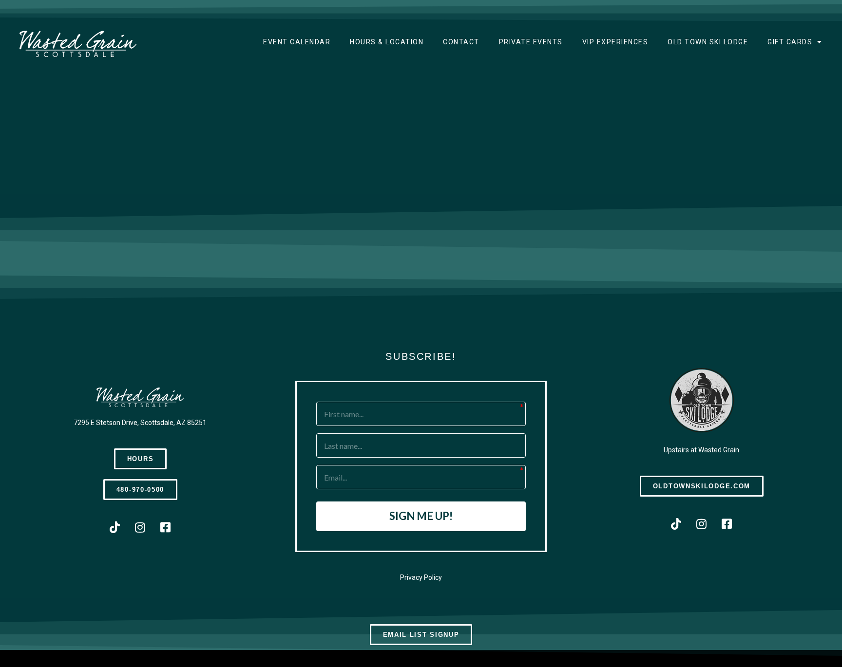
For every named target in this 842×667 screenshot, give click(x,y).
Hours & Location (386, 42)
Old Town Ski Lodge (708, 42)
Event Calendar (296, 42)
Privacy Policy (421, 577)
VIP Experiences (615, 42)
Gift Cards (789, 42)
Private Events (531, 42)
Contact (461, 42)
